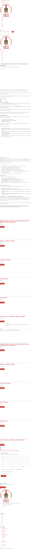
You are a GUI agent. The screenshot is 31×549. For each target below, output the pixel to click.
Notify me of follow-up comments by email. (7, 471)
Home (2, 17)
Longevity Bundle (5, 260)
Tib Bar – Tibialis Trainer (7, 241)
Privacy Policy (3, 540)
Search (1, 31)
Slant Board (4, 278)
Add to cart (2, 302)
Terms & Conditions (4, 541)
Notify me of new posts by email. (5, 473)
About (2, 21)
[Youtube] (2, 509)
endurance (9, 120)
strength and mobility (7, 121)
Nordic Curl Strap (4, 529)
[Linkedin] (0, 328)
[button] (15, 33)
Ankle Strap (3, 297)
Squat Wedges (3, 527)
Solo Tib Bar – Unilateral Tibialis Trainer (12, 316)
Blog (2, 19)
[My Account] (0, 29)
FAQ (2, 20)
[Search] (13, 31)
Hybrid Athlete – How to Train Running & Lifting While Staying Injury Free (14, 221)
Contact (3, 542)
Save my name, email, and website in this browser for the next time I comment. (12, 469)
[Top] (0, 488)
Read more (2, 264)
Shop (2, 18)
